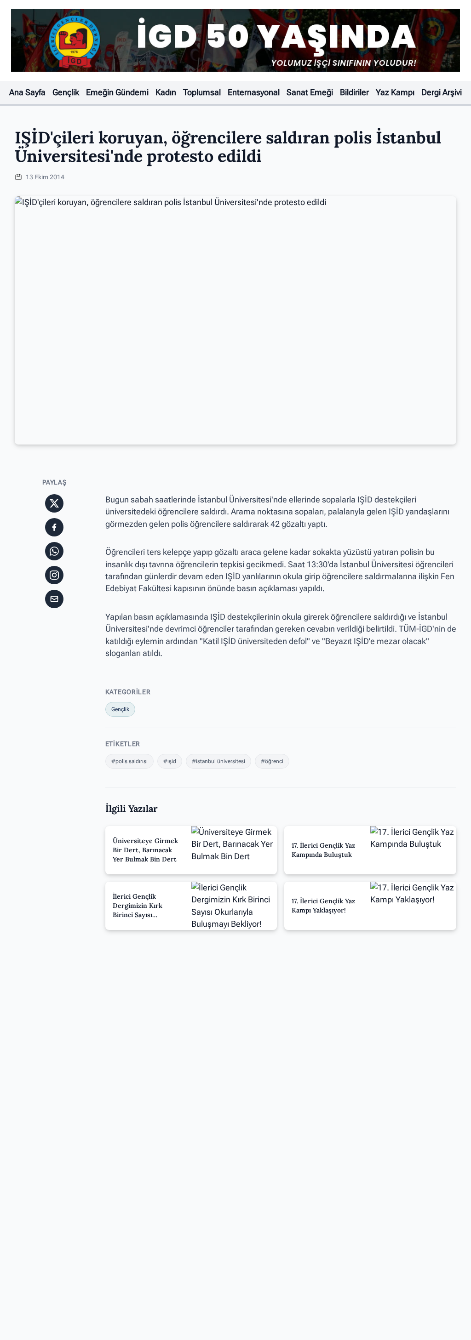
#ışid (169, 761)
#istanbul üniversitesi (218, 761)
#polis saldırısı (129, 761)
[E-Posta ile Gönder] (54, 599)
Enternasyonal (254, 92)
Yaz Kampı (395, 92)
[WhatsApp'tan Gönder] (54, 551)
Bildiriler (354, 92)
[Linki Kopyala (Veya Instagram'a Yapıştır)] (54, 575)
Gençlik (65, 92)
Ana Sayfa (27, 92)
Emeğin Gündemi (117, 92)
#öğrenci (272, 761)
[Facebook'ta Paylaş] (54, 527)
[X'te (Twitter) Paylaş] (54, 503)
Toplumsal (202, 92)
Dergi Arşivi (441, 92)
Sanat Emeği (310, 92)
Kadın (165, 92)
